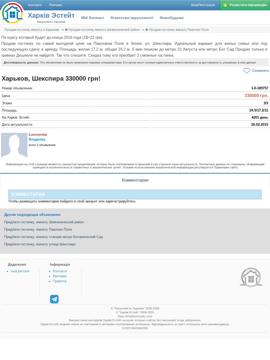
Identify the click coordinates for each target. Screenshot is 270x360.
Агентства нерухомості (131, 18)
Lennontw (38, 134)
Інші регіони (20, 271)
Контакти (60, 271)
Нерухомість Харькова (51, 21)
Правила (59, 281)
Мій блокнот (92, 18)
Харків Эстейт (51, 15)
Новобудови (172, 18)
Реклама (59, 276)
